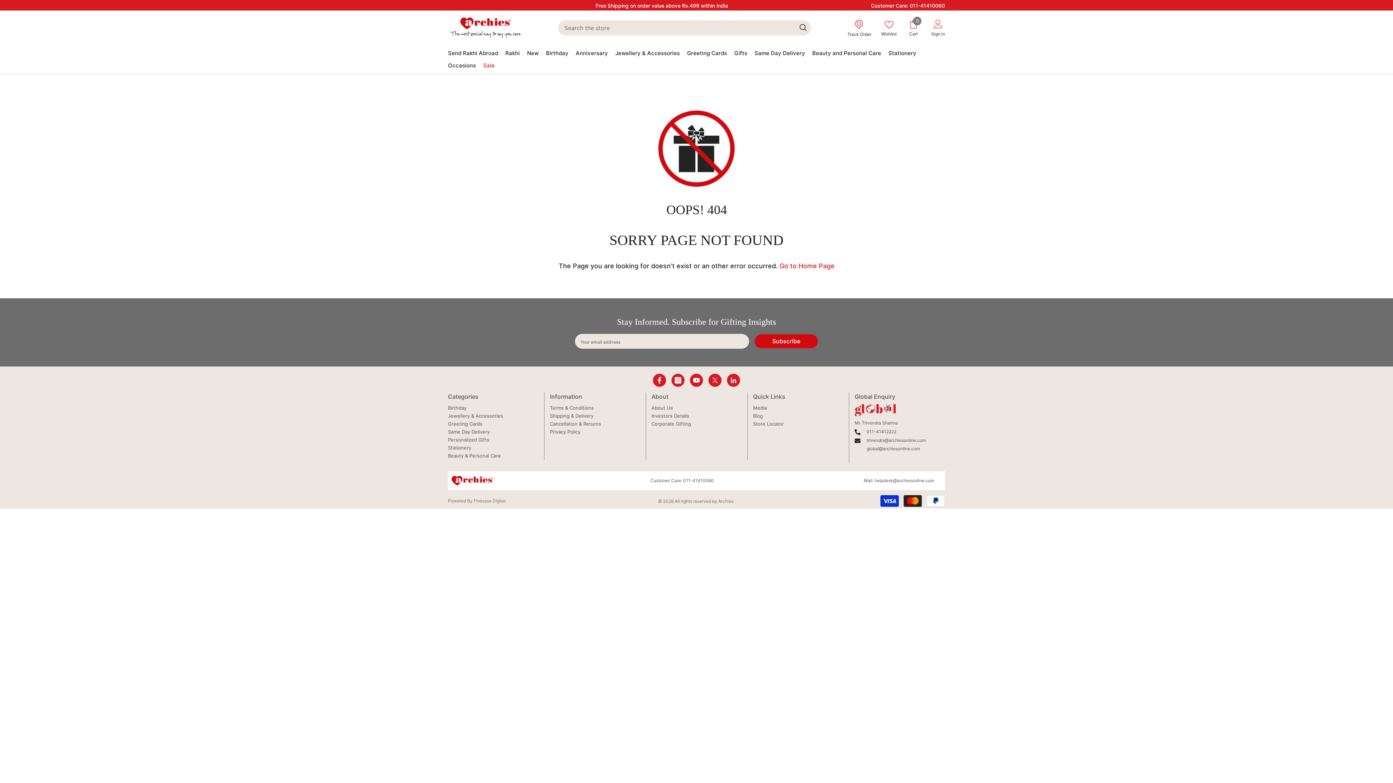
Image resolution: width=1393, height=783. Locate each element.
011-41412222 (881, 431)
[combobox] (676, 28)
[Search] (684, 28)
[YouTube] (696, 380)
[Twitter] (715, 380)
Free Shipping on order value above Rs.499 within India (662, 6)
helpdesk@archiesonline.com (904, 480)
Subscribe (786, 341)
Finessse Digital (490, 501)
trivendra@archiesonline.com (896, 440)
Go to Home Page (807, 266)
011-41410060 (927, 6)
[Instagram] (678, 380)
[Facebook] (659, 380)
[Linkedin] (733, 380)
